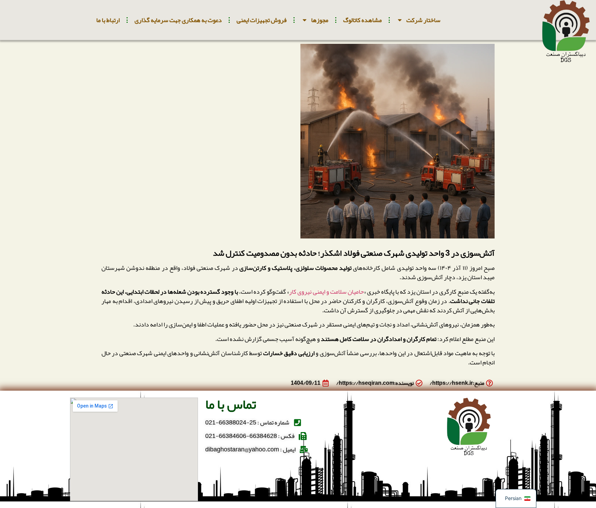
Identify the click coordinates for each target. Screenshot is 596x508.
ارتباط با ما (108, 20)
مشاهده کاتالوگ (362, 20)
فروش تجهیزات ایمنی (262, 20)
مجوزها (319, 20)
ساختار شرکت (423, 20)
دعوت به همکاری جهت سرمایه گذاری (178, 20)
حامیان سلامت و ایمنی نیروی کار (326, 291)
